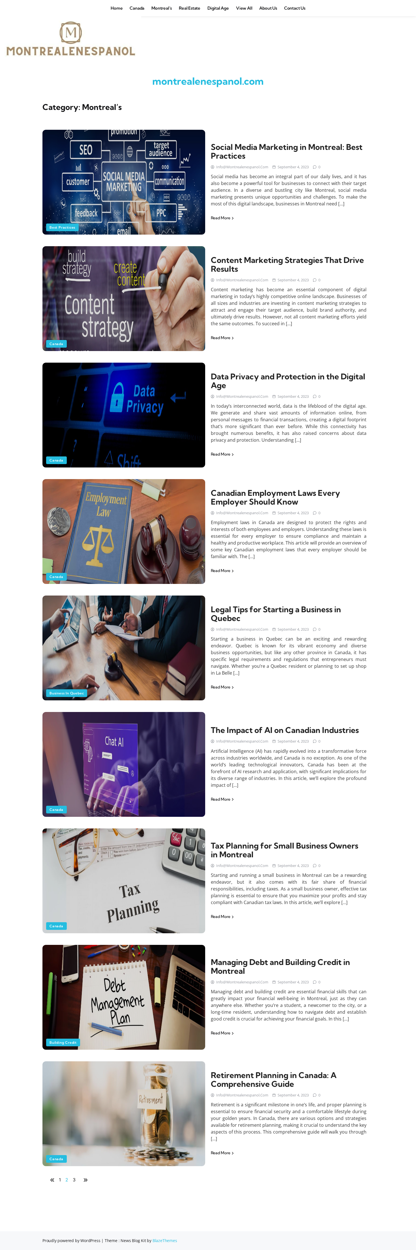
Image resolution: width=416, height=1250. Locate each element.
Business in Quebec (67, 693)
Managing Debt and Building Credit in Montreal (280, 966)
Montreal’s (161, 8)
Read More (221, 217)
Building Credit (63, 1042)
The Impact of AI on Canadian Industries (285, 730)
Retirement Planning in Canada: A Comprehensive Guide (273, 1079)
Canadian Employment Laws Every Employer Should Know (275, 497)
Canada (137, 8)
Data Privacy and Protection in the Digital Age (288, 380)
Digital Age (218, 8)
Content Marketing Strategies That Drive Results (287, 264)
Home (117, 8)
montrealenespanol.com (208, 81)
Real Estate (189, 8)
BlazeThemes (165, 1240)
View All (244, 8)
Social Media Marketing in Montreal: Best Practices (287, 151)
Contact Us (294, 8)
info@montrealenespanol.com (242, 166)
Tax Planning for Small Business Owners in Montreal (284, 850)
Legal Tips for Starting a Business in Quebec (276, 613)
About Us (268, 8)
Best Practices (62, 227)
